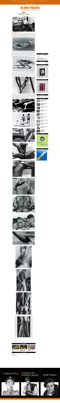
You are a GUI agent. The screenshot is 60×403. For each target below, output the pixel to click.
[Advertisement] (42, 17)
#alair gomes (20, 340)
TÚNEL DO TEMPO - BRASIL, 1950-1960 (15, 350)
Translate (39, 56)
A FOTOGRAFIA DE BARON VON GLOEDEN (31, 350)
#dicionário (23, 340)
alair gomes (23, 12)
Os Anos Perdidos (30, 8)
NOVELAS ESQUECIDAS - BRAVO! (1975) (44, 123)
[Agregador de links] (42, 160)
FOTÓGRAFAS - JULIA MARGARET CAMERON (22, 350)
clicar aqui (18, 98)
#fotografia (26, 340)
